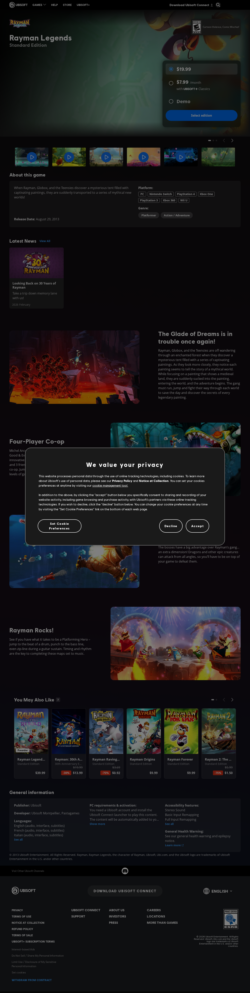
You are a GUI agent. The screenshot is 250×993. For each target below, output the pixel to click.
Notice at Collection (154, 481)
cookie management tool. (110, 485)
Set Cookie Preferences (59, 526)
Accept (197, 526)
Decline (170, 526)
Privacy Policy (122, 481)
